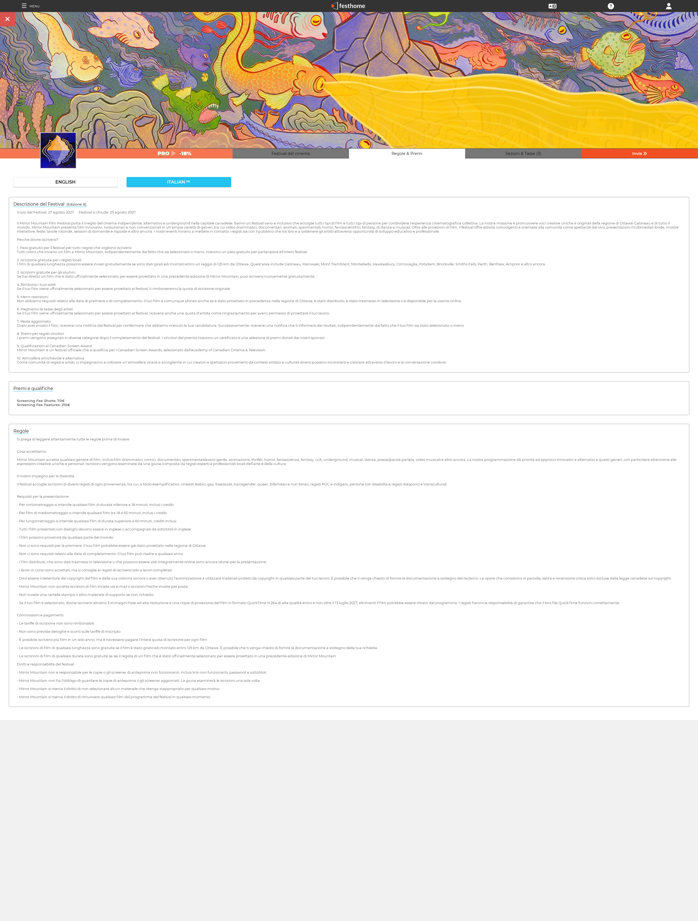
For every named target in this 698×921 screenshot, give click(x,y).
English (65, 182)
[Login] (669, 6)
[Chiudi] (7, 19)
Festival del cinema (291, 153)
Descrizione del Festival (49, 204)
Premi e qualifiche (33, 388)
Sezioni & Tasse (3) (523, 153)
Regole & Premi (407, 153)
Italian (179, 182)
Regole (21, 431)
